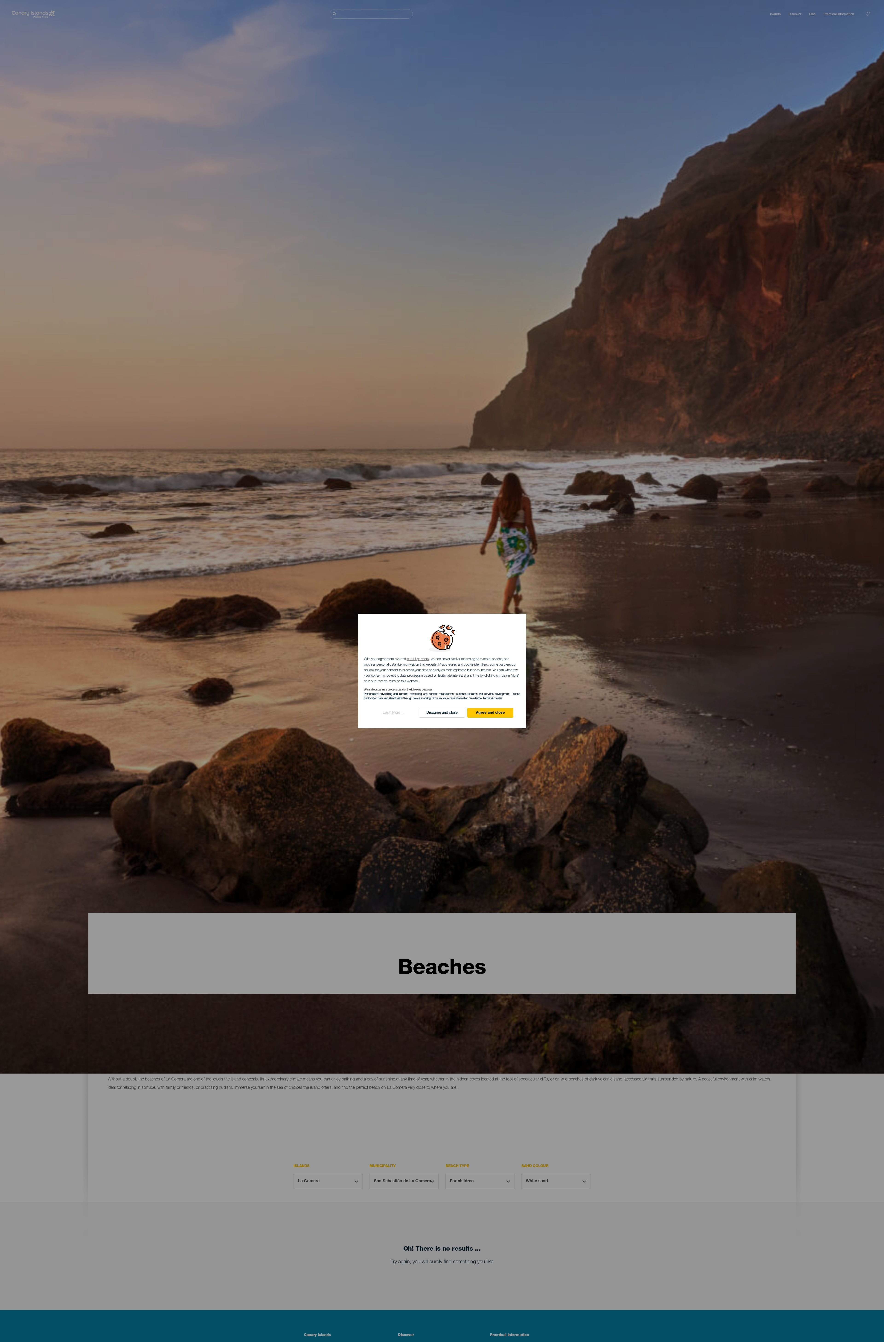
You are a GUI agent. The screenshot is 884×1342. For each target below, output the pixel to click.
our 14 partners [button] (418, 659)
